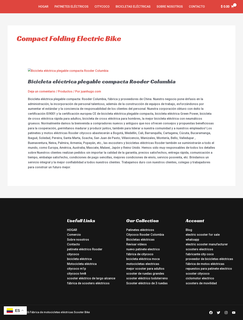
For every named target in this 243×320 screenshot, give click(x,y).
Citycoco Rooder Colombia (145, 234)
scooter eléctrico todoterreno (147, 278)
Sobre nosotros (170, 6)
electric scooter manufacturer (207, 244)
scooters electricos (199, 249)
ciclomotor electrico (200, 278)
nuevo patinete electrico (143, 249)
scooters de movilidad (201, 283)
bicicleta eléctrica (79, 259)
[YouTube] (233, 312)
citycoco (73, 254)
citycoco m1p (76, 268)
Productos (65, 91)
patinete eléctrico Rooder (84, 249)
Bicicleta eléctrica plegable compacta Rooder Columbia (102, 81)
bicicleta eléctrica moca (143, 259)
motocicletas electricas (142, 264)
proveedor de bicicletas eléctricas (209, 259)
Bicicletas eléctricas (133, 6)
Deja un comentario (41, 91)
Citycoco (102, 6)
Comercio (74, 234)
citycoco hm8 (76, 273)
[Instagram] (226, 312)
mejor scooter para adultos (145, 268)
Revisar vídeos (136, 244)
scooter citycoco (198, 273)
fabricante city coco (200, 254)
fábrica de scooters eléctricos (88, 283)
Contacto (197, 6)
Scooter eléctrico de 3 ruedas (147, 283)
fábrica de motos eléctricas (205, 264)
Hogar (43, 6)
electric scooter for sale (203, 234)
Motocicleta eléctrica (82, 264)
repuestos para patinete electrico (209, 268)
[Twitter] (218, 312)
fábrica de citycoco (139, 254)
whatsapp (192, 239)
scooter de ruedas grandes (145, 273)
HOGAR (72, 230)
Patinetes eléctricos (71, 6)
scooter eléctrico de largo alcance (91, 278)
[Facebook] (211, 312)
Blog (189, 230)
